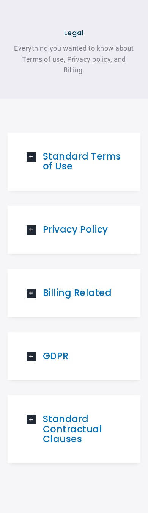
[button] (74, 161)
